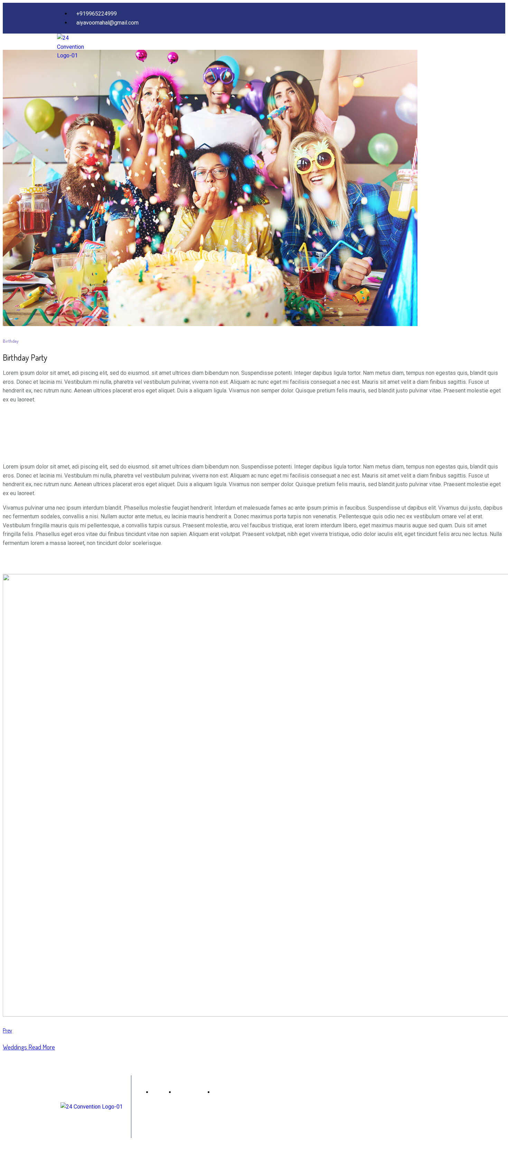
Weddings (29, 1047)
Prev (7, 1030)
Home (326, 47)
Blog (418, 47)
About (349, 47)
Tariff (398, 47)
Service (374, 47)
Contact (442, 47)
